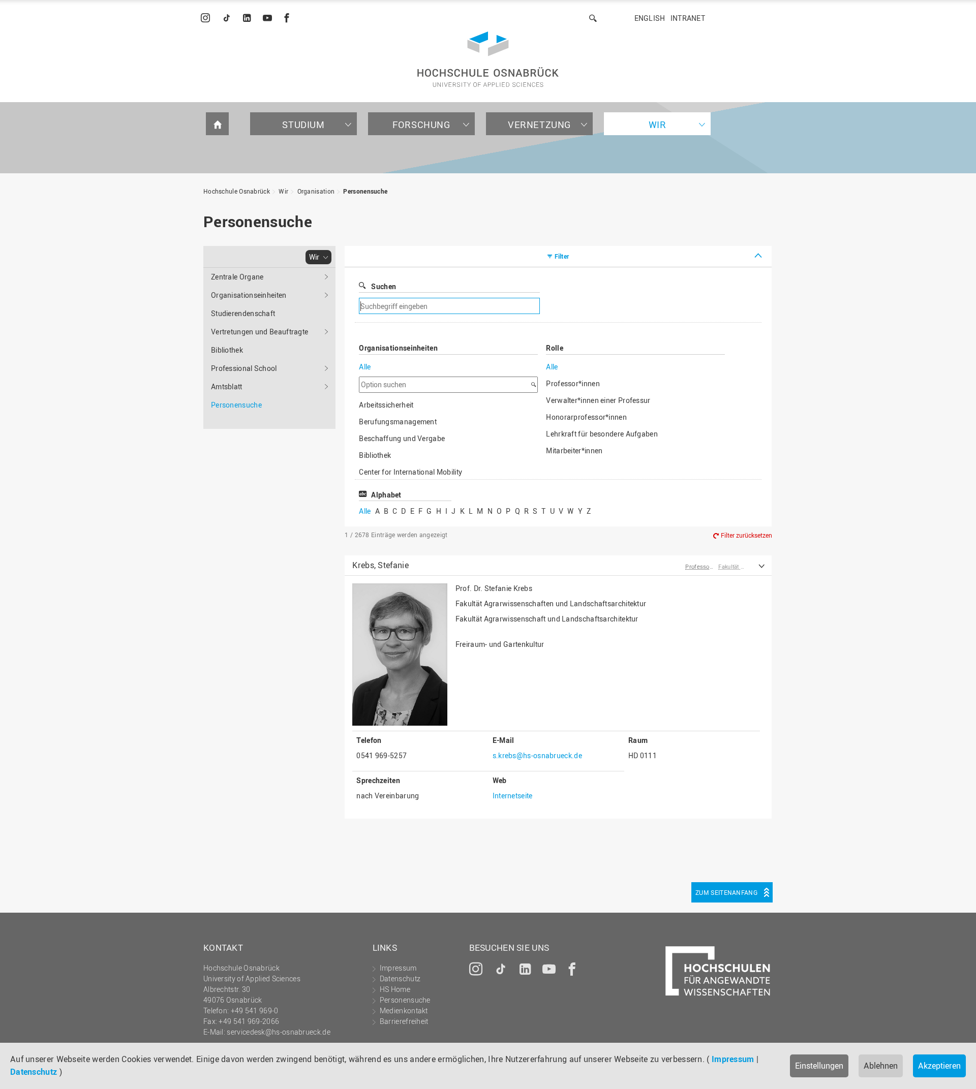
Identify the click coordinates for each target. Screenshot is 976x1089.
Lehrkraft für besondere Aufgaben (602, 434)
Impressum (733, 1059)
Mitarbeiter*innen (574, 450)
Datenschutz (33, 1071)
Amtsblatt (226, 386)
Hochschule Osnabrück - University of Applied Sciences (488, 59)
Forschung (421, 124)
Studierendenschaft (243, 313)
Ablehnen (881, 1065)
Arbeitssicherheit (386, 405)
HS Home (395, 989)
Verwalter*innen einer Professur (598, 400)
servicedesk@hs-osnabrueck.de (278, 1032)
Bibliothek (227, 350)
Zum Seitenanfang (726, 892)
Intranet (687, 18)
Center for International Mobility (410, 472)
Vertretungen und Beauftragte (259, 331)
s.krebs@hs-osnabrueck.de (537, 755)
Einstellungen (819, 1065)
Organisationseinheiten (249, 295)
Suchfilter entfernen (623, 306)
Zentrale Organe (237, 277)
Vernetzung (539, 124)
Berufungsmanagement (398, 421)
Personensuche (365, 191)
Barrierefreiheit (404, 1021)
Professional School (244, 368)
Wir (657, 124)
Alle (365, 366)
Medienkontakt (404, 1010)
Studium (303, 124)
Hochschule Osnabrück (236, 191)
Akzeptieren (939, 1065)
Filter (562, 256)
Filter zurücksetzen (746, 535)
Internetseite (513, 795)
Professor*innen (573, 383)
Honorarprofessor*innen (586, 417)
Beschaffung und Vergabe (402, 438)
